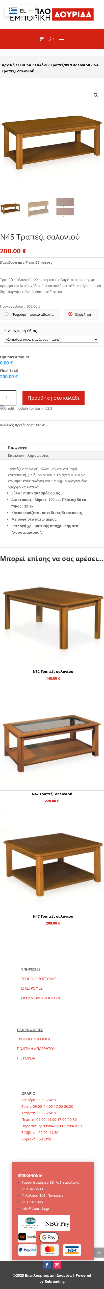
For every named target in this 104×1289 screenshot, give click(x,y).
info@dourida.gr (35, 1208)
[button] (95, 95)
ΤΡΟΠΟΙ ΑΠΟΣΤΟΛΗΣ (38, 978)
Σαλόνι (41, 65)
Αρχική (8, 65)
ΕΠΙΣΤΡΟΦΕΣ (31, 988)
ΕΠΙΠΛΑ (24, 65)
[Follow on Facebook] (47, 1265)
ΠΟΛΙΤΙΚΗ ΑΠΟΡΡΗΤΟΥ (36, 1048)
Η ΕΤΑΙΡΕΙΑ (26, 1058)
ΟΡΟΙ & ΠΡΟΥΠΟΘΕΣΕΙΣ (41, 997)
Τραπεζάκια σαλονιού (70, 65)
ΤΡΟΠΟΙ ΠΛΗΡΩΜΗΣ (34, 1039)
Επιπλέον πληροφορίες (28, 455)
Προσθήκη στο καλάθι (54, 397)
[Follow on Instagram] (57, 1265)
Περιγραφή (17, 447)
